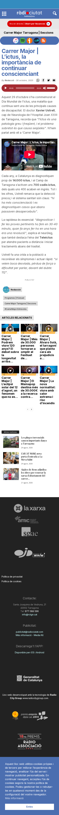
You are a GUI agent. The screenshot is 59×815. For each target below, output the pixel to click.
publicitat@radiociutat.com (29, 631)
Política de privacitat (12, 576)
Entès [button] (29, 806)
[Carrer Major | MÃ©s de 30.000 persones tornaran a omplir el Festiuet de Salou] (29, 329)
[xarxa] (29, 508)
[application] (29, 88)
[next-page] (31, 409)
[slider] (51, 88)
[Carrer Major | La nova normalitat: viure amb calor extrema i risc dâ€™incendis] (48, 371)
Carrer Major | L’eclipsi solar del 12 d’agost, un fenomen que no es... (10, 387)
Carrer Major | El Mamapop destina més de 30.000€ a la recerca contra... (29, 387)
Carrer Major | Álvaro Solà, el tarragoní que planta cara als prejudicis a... (48, 347)
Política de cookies (11, 581)
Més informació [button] (14, 798)
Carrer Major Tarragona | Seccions (28, 32)
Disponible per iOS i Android (29, 652)
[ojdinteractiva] (29, 554)
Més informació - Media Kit (29, 635)
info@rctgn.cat (29, 614)
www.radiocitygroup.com (35, 698)
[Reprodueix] (5, 88)
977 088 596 (31, 611)
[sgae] (29, 531)
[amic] (29, 520)
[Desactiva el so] (44, 88)
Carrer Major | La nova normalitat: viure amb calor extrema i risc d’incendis (48, 390)
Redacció (9, 80)
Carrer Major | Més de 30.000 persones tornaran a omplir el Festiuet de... (29, 347)
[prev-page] (27, 409)
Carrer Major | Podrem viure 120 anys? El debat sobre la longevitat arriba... (10, 348)
